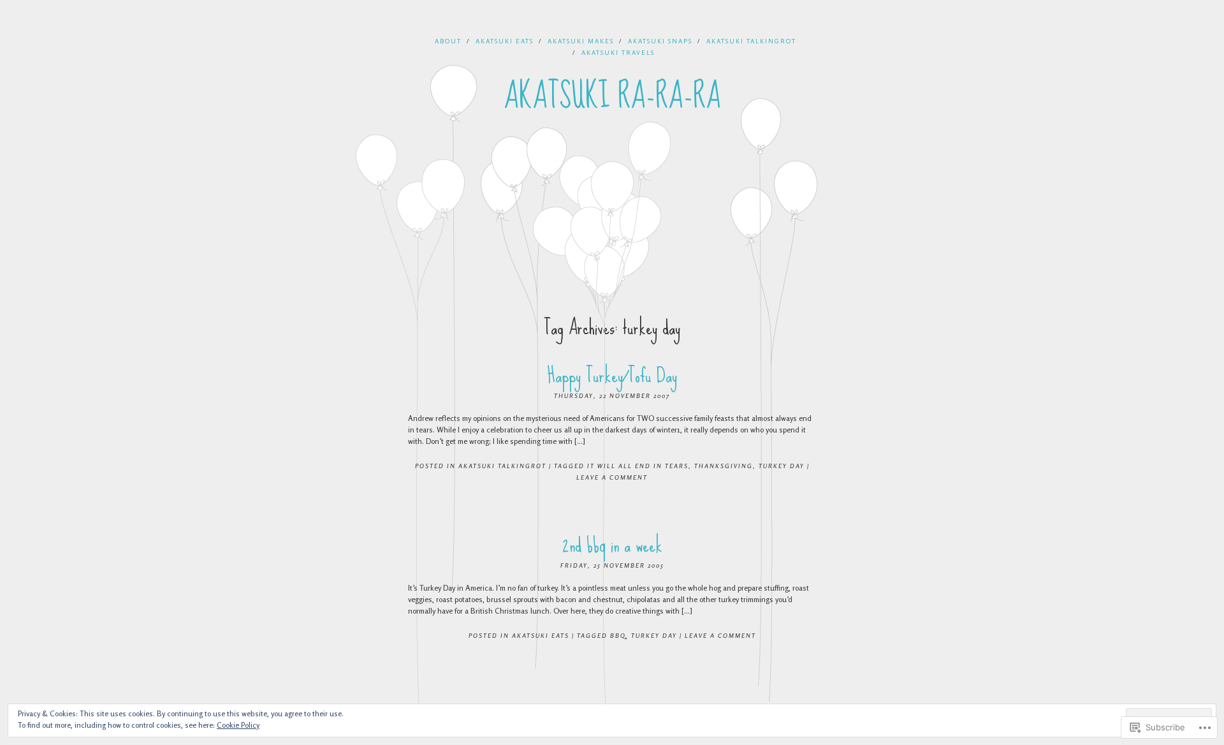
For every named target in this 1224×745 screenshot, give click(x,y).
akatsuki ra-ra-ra (612, 96)
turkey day (782, 465)
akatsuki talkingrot (751, 41)
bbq (617, 635)
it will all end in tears (637, 465)
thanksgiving (723, 465)
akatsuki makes (581, 41)
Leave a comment (612, 477)
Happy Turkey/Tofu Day (612, 375)
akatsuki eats (505, 41)
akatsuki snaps (660, 41)
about (448, 41)
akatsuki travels (618, 52)
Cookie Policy (238, 725)
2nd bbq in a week (612, 545)
